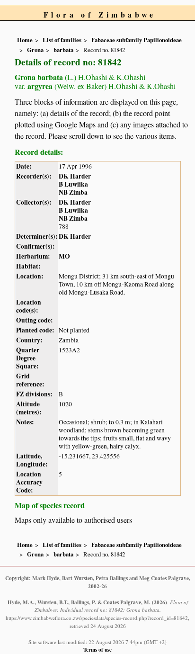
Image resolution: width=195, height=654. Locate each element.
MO (64, 256)
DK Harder (75, 176)
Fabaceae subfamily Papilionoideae (136, 40)
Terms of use (97, 649)
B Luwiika (73, 184)
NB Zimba (73, 192)
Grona (35, 49)
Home (25, 40)
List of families (62, 40)
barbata (63, 49)
